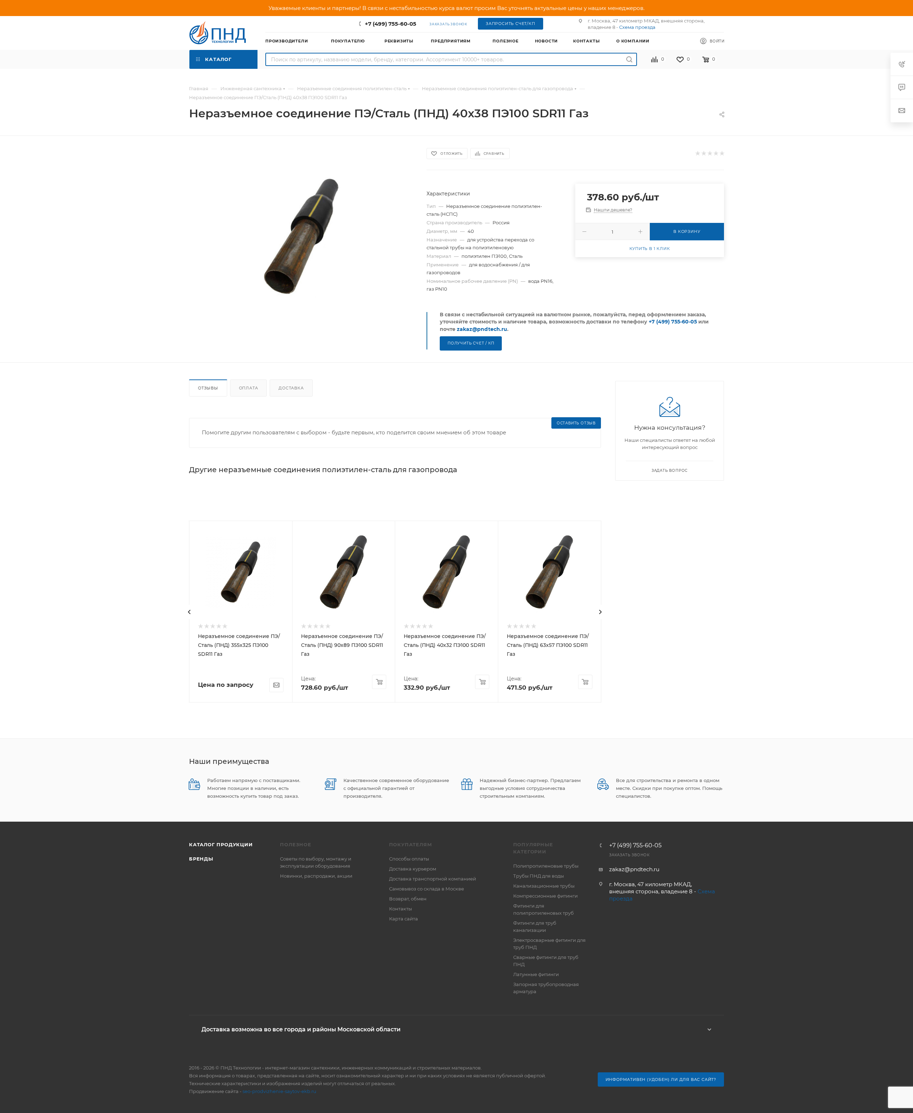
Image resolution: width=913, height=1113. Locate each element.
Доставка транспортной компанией (432, 879)
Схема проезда (637, 27)
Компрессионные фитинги (545, 896)
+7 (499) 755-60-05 (390, 23)
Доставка (291, 388)
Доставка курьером (412, 869)
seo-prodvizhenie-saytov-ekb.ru (279, 1091)
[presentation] (189, 612)
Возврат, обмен (408, 899)
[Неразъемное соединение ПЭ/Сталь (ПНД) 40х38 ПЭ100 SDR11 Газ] (301, 237)
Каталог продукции (221, 844)
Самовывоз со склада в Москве (426, 889)
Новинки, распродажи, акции (316, 876)
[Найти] (629, 59)
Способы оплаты (409, 859)
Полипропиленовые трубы (545, 866)
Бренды (201, 859)
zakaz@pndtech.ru (482, 329)
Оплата (248, 388)
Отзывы (208, 388)
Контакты (400, 909)
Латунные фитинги (536, 974)
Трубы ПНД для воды (538, 876)
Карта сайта (403, 918)
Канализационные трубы (544, 886)
